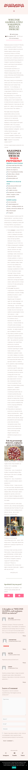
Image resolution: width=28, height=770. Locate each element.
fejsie (5, 139)
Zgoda (14, 767)
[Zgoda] (26, 765)
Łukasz (10, 666)
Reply (24, 635)
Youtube (14, 755)
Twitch (23, 755)
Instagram (6, 755)
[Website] (14, 729)
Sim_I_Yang (11, 618)
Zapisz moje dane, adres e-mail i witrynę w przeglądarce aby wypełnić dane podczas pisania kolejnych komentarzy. (14, 735)
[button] (14, 11)
